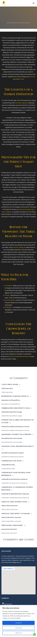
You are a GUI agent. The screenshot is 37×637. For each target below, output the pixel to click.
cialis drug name (9, 384)
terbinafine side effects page (15, 408)
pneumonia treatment (12, 525)
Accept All (18, 623)
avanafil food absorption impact (17, 446)
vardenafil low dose (11, 461)
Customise (18, 628)
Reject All (18, 633)
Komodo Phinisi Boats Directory (20, 356)
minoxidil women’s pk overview (16, 434)
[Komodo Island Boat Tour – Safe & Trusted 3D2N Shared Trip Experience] (4, 3)
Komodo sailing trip (22, 103)
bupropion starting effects (15, 396)
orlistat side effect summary (15, 513)
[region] (18, 621)
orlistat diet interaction (14, 502)
